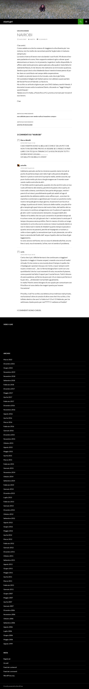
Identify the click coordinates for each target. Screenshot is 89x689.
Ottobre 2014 (8, 477)
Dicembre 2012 (9, 510)
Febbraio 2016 (8, 426)
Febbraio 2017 (8, 401)
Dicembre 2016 (9, 405)
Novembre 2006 (9, 614)
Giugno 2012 (8, 527)
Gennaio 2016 (8, 431)
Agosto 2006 (8, 627)
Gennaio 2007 (8, 606)
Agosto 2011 (8, 564)
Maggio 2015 (8, 451)
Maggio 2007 (8, 598)
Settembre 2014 (9, 481)
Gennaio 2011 (8, 589)
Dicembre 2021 (9, 364)
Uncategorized (23, 31)
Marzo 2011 (7, 581)
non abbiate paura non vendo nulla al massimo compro (36, 115)
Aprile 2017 (7, 397)
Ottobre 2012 (8, 514)
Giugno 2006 (8, 635)
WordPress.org (8, 676)
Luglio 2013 (7, 497)
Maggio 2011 (8, 573)
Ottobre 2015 (8, 443)
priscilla (23, 165)
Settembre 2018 (9, 380)
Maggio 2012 (8, 531)
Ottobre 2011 (8, 556)
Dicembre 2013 (9, 493)
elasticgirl (8, 21)
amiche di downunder (25, 123)
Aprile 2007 (7, 602)
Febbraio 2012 (8, 543)
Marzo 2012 (7, 539)
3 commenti (43, 39)
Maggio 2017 (8, 393)
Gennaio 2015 (8, 468)
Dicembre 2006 (9, 610)
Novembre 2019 (9, 372)
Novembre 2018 (9, 376)
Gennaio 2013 (8, 506)
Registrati (6, 659)
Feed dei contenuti (10, 667)
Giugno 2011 (8, 568)
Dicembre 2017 (9, 389)
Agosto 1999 (8, 644)
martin (32, 39)
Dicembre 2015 (9, 435)
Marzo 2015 (7, 460)
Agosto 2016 (8, 414)
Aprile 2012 (7, 535)
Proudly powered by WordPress (13, 686)
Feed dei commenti (10, 671)
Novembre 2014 (9, 472)
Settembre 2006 (9, 623)
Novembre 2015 (9, 439)
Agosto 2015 (8, 447)
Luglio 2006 (7, 631)
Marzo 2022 (7, 360)
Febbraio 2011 (8, 585)
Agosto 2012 (8, 522)
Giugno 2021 (8, 368)
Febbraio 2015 (8, 464)
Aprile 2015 (7, 456)
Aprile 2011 (7, 577)
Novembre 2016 (9, 410)
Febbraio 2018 (8, 385)
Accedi (5, 663)
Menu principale (86, 21)
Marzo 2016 (7, 422)
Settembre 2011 (9, 560)
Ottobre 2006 (8, 619)
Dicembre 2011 (9, 552)
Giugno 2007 (8, 594)
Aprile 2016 (7, 418)
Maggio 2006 (8, 639)
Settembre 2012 (9, 518)
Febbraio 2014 (8, 485)
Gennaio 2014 (8, 489)
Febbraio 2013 (8, 502)
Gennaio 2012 (8, 548)
